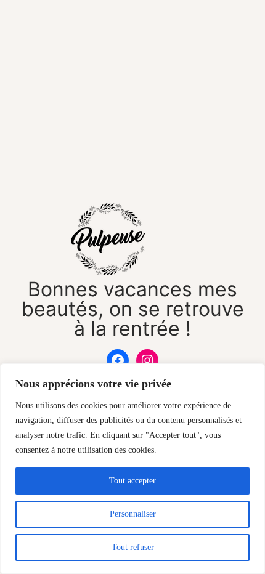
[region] (132, 468)
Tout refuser (133, 547)
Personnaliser (133, 514)
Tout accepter (132, 480)
